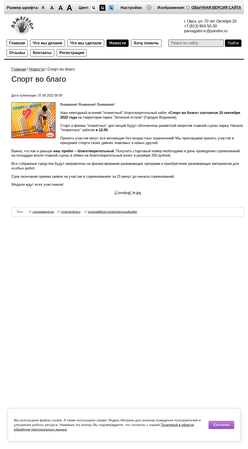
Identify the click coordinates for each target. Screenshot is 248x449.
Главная (17, 43)
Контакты (42, 53)
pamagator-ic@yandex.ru (205, 31)
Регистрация (71, 53)
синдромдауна (43, 212)
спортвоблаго (70, 212)
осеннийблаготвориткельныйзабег (112, 212)
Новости (117, 43)
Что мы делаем (47, 43)
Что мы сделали (85, 43)
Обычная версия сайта (216, 7)
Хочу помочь (146, 43)
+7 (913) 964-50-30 (200, 26)
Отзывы (17, 53)
